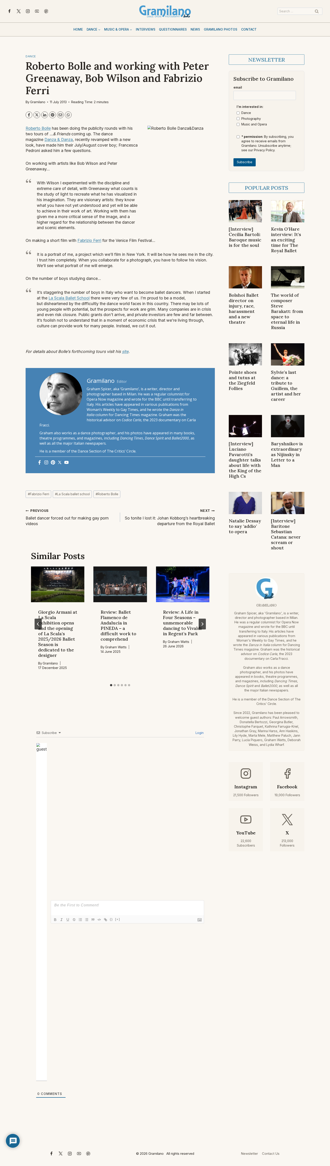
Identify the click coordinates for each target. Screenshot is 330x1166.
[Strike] (74, 919)
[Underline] (68, 919)
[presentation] (57, 584)
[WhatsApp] (68, 114)
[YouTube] (37, 11)
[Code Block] (99, 919)
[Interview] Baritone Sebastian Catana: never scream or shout (286, 534)
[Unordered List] (87, 919)
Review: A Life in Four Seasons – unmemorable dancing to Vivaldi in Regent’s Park (182, 622)
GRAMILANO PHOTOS (220, 29)
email (237, 87)
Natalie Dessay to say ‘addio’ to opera (245, 526)
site (125, 351)
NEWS (195, 29)
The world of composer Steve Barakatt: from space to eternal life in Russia (287, 311)
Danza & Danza (58, 139)
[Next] (202, 624)
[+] (117, 919)
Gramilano (37, 102)
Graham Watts (116, 647)
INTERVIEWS (145, 29)
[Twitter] (59, 462)
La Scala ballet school (72, 494)
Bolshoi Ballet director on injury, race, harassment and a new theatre (244, 308)
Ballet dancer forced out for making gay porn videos (67, 517)
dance (31, 56)
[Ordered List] (80, 919)
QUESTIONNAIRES (173, 29)
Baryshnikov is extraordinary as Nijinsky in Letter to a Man (287, 454)
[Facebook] (9, 11)
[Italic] (61, 919)
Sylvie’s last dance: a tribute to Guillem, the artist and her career (286, 385)
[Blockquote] (93, 919)
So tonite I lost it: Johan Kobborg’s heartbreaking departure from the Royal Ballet (170, 517)
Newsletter (249, 1153)
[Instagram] (28, 11)
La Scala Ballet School (69, 298)
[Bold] (55, 919)
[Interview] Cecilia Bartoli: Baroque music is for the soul (245, 237)
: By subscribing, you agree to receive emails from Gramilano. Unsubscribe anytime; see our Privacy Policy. (267, 143)
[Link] (105, 919)
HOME (78, 29)
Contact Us (270, 1153)
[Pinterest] (46, 11)
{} (111, 919)
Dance (246, 113)
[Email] (60, 114)
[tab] (111, 685)
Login (199, 733)
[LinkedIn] (44, 114)
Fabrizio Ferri (89, 240)
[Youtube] (66, 462)
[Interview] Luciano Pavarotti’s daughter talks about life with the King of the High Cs (245, 460)
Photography (251, 118)
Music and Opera (254, 124)
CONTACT (249, 29)
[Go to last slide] (38, 624)
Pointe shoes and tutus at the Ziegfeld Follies (243, 380)
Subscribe (244, 162)
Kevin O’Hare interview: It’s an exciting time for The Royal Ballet (286, 239)
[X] (19, 11)
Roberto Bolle (38, 128)
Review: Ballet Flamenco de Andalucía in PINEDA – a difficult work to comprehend (118, 625)
